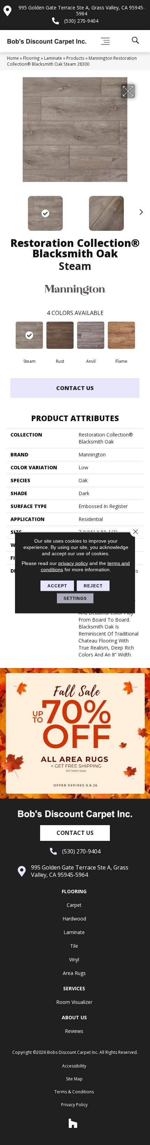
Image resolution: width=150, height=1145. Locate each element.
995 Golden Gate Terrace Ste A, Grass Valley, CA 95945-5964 (81, 10)
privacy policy (73, 563)
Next (139, 209)
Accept (57, 585)
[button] (75, 833)
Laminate (53, 58)
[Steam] (29, 335)
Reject (93, 585)
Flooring (31, 58)
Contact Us (75, 388)
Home (13, 58)
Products (75, 58)
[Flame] (121, 335)
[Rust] (60, 335)
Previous (10, 209)
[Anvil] (90, 335)
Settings (75, 598)
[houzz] (73, 1123)
